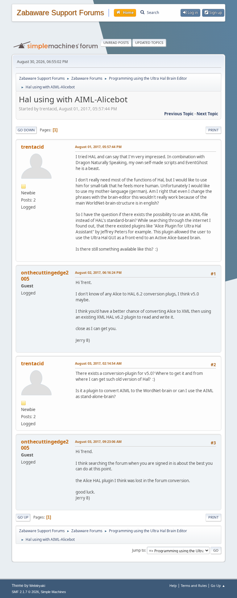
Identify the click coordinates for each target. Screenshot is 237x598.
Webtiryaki (37, 585)
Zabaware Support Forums (60, 13)
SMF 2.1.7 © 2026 (25, 592)
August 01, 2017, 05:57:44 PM (98, 146)
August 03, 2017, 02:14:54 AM (98, 363)
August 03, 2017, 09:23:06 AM (98, 441)
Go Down (26, 130)
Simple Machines (53, 592)
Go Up (23, 517)
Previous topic (178, 114)
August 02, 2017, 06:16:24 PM (98, 272)
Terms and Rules (194, 585)
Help (173, 585)
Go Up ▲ (218, 585)
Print (213, 130)
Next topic (207, 114)
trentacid (32, 146)
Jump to (138, 550)
